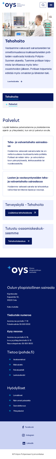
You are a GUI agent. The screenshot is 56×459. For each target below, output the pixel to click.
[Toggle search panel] (43, 5)
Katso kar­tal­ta (12, 307)
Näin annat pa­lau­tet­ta (21, 400)
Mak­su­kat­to (18, 365)
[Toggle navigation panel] (51, 5)
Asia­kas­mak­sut (19, 359)
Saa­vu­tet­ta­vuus (19, 406)
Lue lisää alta (13, 81)
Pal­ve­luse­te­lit (18, 370)
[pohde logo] (13, 5)
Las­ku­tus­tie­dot (19, 375)
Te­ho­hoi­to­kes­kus (17, 241)
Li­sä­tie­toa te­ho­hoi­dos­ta (20, 212)
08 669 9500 (24, 324)
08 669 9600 (27, 343)
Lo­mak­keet (17, 395)
